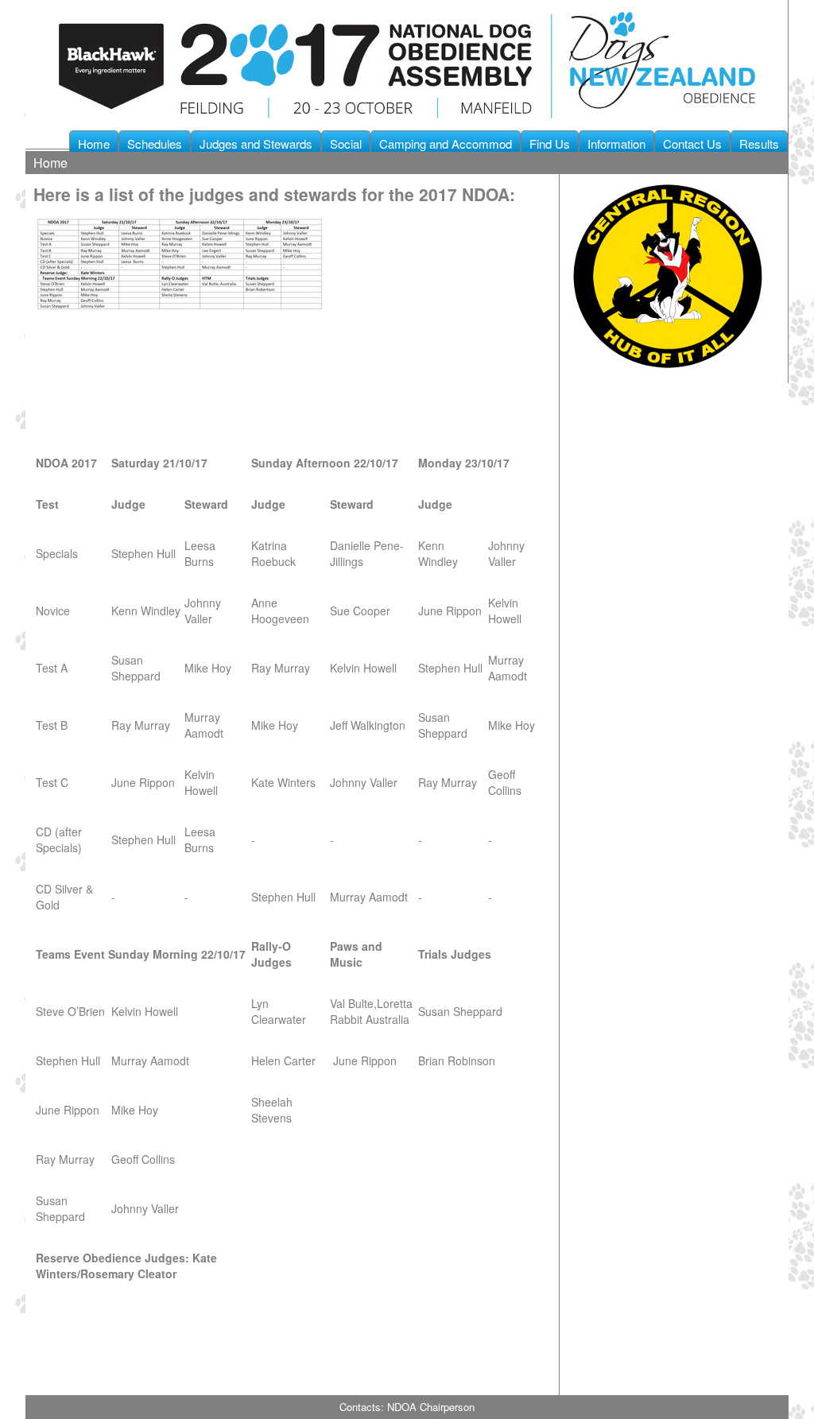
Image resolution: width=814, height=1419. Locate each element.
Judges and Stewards (256, 143)
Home (94, 143)
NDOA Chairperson (431, 1406)
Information (616, 143)
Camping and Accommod (445, 143)
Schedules (154, 143)
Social (346, 143)
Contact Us (692, 143)
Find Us (549, 143)
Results (759, 143)
